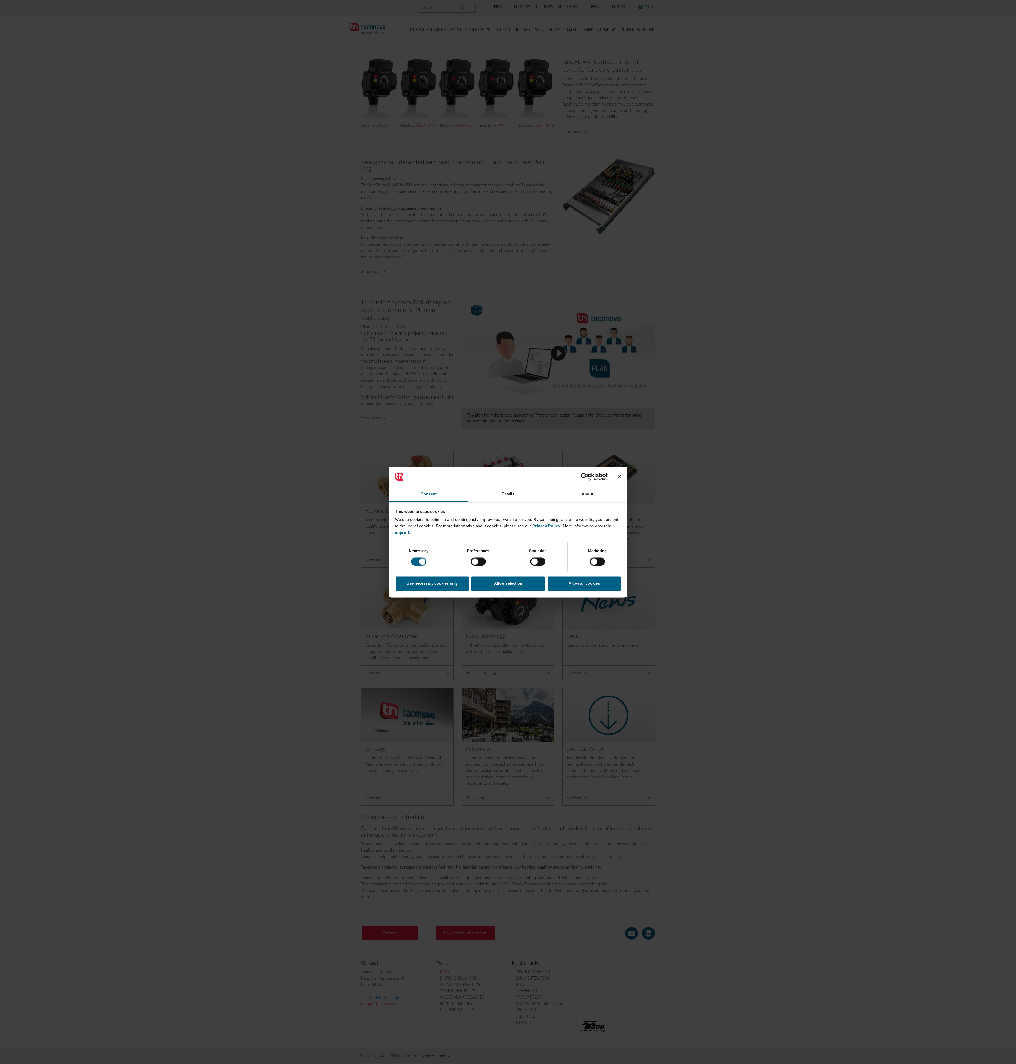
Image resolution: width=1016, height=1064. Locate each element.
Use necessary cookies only (432, 583)
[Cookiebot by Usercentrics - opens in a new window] (584, 477)
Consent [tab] (429, 494)
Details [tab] (508, 494)
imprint (402, 532)
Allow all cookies (584, 583)
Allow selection (508, 583)
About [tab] (587, 494)
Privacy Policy (546, 526)
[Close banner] (619, 476)
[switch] (478, 561)
